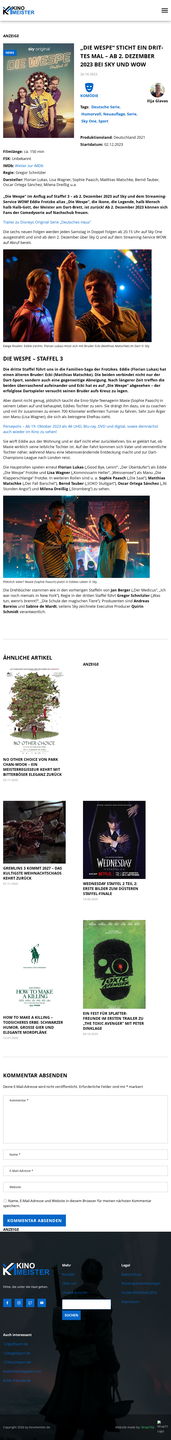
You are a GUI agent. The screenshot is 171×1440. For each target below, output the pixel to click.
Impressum (130, 1301)
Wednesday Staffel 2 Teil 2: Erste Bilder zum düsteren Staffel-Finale (110, 888)
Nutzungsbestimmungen (140, 1283)
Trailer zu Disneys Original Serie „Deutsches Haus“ (47, 222)
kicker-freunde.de (17, 1380)
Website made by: (134, 1427)
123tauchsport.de (17, 1362)
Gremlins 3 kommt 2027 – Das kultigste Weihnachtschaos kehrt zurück (32, 873)
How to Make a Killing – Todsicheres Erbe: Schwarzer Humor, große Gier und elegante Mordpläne (33, 1025)
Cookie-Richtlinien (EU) (139, 1292)
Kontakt (68, 1274)
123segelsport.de (16, 1353)
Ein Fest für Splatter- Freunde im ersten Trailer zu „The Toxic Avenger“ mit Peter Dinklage (113, 1021)
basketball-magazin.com (22, 1371)
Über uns (69, 1283)
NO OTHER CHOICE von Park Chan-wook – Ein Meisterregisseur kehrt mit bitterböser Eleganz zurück (32, 767)
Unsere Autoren (74, 1292)
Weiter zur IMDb (29, 165)
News (10, 53)
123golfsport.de (15, 1344)
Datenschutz (131, 1274)
